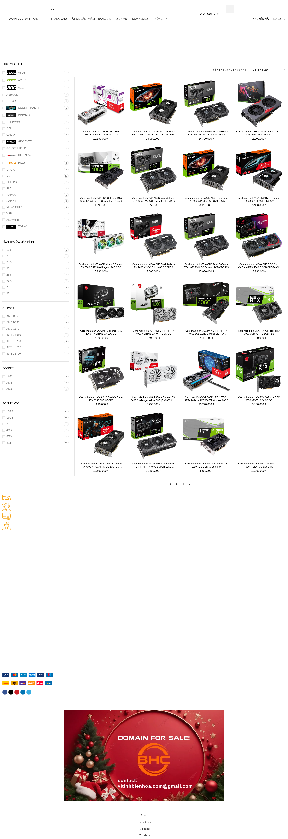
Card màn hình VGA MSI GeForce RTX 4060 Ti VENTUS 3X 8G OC (259, 465)
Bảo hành (7, 625)
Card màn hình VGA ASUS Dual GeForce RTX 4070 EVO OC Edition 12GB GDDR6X (206, 266)
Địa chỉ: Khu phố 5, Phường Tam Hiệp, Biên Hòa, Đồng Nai (33, 539)
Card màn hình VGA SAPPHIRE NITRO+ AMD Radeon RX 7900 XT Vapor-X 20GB (206, 399)
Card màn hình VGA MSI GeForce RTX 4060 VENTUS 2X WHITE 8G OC (153, 332)
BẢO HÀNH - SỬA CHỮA (16, 568)
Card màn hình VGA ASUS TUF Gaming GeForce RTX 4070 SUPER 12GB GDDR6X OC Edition (153, 465)
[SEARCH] (230, 9)
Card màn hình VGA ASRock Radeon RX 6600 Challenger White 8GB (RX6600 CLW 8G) (153, 399)
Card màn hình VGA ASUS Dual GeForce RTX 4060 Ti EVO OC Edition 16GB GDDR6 (206, 133)
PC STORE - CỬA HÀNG (15, 534)
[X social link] (11, 692)
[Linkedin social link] (23, 692)
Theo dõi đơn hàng (12, 659)
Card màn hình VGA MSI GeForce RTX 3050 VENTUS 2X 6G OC (259, 399)
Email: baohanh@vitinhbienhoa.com (21, 585)
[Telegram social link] (29, 692)
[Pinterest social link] (17, 692)
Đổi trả (6, 631)
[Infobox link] (144, 498)
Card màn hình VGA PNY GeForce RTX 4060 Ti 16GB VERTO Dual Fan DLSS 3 (101, 199)
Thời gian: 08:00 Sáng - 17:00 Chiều (21, 562)
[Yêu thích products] (272, 9)
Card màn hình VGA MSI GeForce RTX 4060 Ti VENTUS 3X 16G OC (101, 332)
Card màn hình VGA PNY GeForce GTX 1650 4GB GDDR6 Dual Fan (206, 465)
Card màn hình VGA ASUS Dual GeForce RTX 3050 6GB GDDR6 (101, 399)
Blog (4, 653)
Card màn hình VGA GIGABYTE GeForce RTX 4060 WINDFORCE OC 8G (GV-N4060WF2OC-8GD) (206, 199)
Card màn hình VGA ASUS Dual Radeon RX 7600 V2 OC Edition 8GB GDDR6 (153, 266)
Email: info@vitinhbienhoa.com (18, 551)
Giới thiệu (7, 642)
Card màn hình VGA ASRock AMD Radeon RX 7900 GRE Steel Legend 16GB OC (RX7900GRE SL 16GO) (101, 266)
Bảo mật (6, 608)
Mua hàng (7, 614)
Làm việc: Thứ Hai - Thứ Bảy (17, 556)
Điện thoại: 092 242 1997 (15, 545)
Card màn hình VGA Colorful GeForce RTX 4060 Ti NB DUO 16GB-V (259, 133)
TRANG (6, 636)
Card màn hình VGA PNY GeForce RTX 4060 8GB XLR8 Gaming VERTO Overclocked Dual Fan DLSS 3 (206, 332)
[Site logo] (22, 8)
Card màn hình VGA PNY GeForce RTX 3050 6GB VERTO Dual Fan (259, 332)
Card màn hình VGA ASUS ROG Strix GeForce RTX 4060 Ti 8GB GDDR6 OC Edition (259, 266)
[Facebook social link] (5, 692)
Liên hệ (6, 648)
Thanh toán (8, 619)
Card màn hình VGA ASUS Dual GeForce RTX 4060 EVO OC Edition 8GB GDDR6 (153, 199)
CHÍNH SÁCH (9, 602)
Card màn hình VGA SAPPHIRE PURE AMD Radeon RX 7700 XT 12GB (101, 133)
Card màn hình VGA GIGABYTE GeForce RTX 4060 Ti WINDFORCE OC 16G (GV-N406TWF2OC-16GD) (154, 133)
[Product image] (101, 103)
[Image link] (27, 674)
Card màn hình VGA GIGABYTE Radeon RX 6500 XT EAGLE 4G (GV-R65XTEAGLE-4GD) (259, 199)
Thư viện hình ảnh (12, 665)
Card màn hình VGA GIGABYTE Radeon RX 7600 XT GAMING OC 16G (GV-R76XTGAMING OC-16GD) (101, 465)
